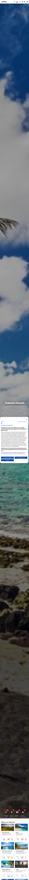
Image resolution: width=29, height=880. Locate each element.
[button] (3, 421)
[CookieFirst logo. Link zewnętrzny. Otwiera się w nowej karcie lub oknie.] (1, 423)
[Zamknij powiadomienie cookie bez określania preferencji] (26, 419)
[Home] (4, 2)
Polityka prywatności (22, 421)
